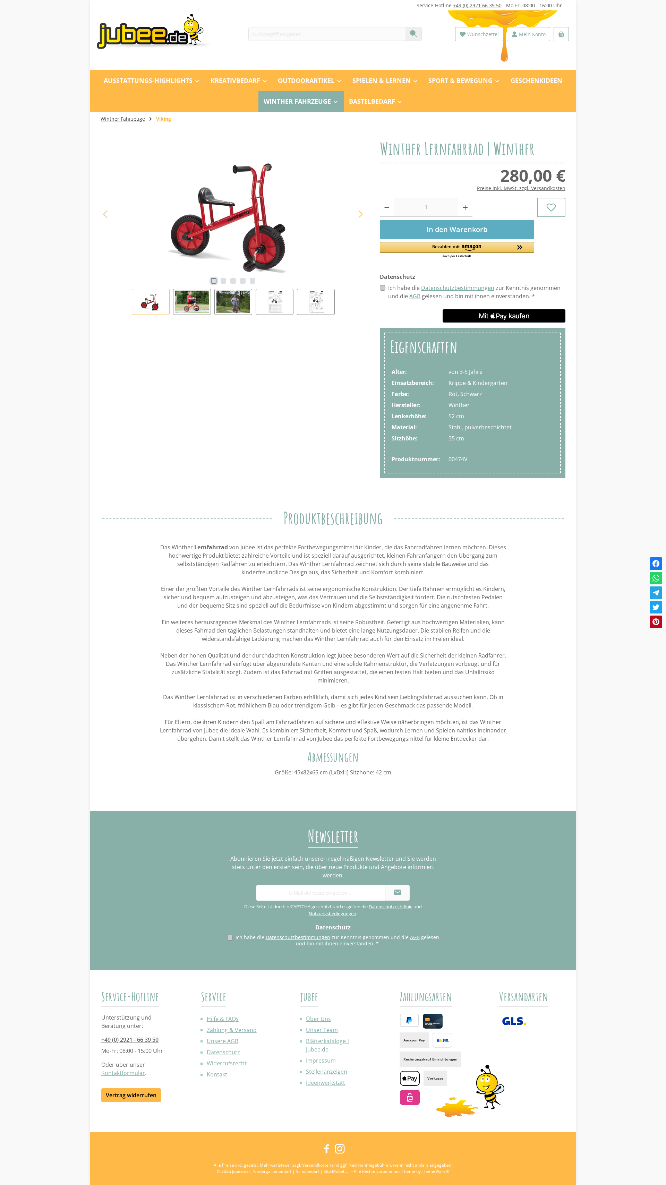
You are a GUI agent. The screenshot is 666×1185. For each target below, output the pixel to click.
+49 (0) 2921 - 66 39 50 (130, 1040)
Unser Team (322, 1030)
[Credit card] (432, 1021)
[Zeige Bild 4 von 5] (243, 281)
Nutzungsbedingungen (332, 913)
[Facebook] (656, 563)
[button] (457, 250)
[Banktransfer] (442, 1040)
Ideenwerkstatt (325, 1083)
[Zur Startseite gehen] (158, 34)
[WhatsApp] (656, 578)
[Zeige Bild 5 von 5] (252, 281)
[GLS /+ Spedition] (514, 1021)
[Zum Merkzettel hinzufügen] (551, 207)
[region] (233, 227)
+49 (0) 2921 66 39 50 (477, 5)
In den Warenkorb (457, 229)
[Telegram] (656, 592)
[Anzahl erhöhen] (465, 207)
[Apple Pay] (410, 1078)
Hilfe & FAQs (223, 1019)
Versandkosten (316, 1165)
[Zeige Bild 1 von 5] (213, 281)
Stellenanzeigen (326, 1071)
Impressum (321, 1060)
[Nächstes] (360, 214)
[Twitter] (656, 607)
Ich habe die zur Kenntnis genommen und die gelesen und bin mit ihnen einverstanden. (474, 292)
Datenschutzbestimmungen (457, 288)
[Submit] (397, 893)
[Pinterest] (656, 622)
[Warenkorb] (561, 34)
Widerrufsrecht (227, 1063)
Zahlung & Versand (232, 1030)
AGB (414, 296)
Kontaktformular (123, 1073)
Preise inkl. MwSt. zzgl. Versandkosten (521, 188)
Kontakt (217, 1074)
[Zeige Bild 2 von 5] (223, 281)
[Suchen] (413, 34)
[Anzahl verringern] (387, 207)
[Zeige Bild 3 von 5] (233, 281)
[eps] (410, 1097)
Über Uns (318, 1019)
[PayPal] (409, 1020)
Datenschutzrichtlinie (390, 906)
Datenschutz (223, 1052)
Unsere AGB (222, 1041)
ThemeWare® (435, 1171)
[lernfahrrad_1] (232, 214)
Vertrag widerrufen (131, 1095)
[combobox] (327, 34)
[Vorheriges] (106, 214)
